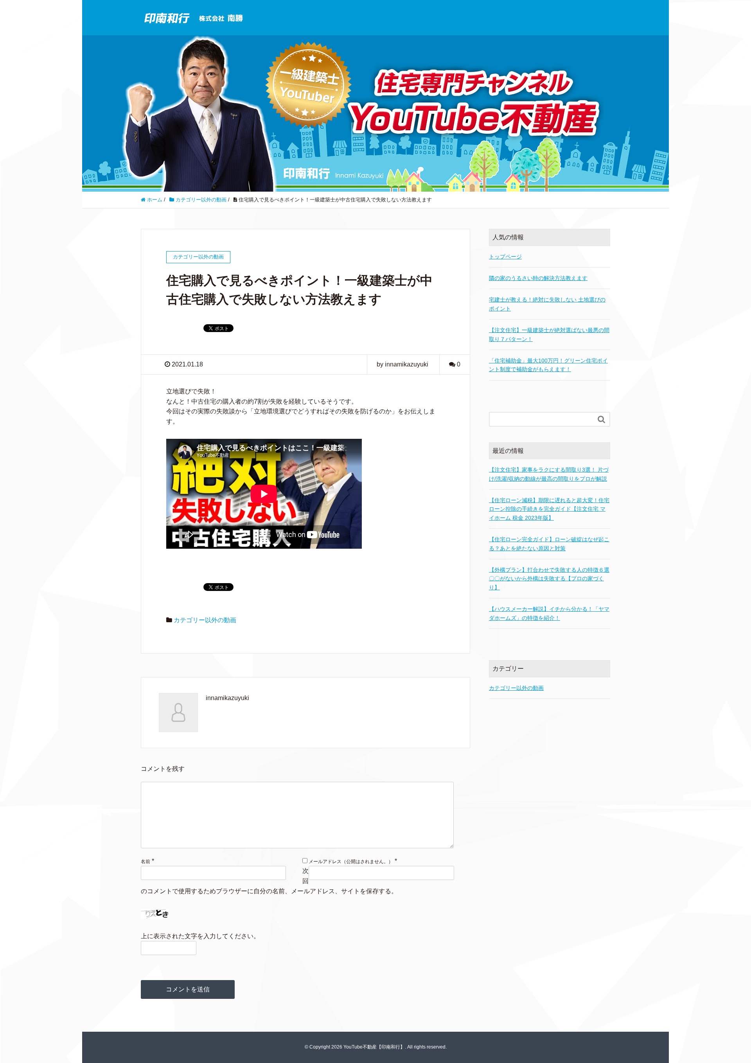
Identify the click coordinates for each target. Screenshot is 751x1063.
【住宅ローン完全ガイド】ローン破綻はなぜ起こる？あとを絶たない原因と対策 (549, 543)
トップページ (505, 256)
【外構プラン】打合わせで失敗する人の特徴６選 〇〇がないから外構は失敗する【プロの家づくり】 (549, 579)
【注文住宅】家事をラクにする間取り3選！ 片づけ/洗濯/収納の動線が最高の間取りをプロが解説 (549, 474)
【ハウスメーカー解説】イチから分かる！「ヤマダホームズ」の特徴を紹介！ (549, 613)
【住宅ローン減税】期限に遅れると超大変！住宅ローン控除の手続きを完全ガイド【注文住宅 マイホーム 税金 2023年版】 (549, 509)
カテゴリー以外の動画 (205, 620)
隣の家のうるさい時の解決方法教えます (538, 278)
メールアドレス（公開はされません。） (351, 861)
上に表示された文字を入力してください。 (200, 936)
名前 (145, 861)
